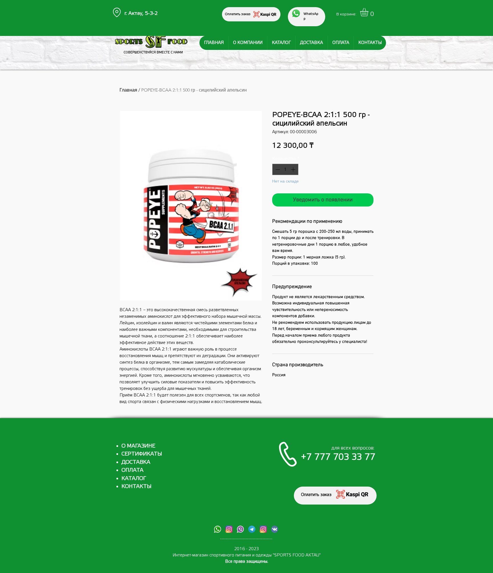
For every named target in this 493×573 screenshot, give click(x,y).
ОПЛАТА (133, 470)
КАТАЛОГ (134, 478)
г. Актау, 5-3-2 (141, 13)
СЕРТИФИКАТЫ (142, 454)
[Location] (116, 12)
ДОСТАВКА (136, 462)
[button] (369, 12)
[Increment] (294, 169)
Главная (128, 90)
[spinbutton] (285, 169)
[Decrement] (277, 169)
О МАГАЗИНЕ (138, 446)
